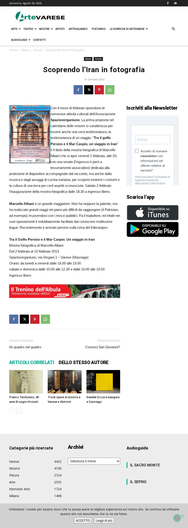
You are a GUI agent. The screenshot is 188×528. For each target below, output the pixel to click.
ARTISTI (60, 28)
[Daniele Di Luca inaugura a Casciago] (103, 381)
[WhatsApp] (109, 89)
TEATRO (28, 28)
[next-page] (19, 411)
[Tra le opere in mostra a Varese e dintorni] (64, 381)
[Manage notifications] (177, 518)
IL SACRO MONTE (145, 465)
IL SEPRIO (138, 482)
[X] (88, 89)
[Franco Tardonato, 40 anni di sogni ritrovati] (26, 381)
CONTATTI (39, 39)
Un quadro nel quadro (25, 347)
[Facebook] (167, 3)
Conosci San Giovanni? (102, 347)
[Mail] (175, 3)
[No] (182, 516)
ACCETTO (83, 520)
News (25, 50)
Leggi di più (104, 520)
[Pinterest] (99, 89)
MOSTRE (44, 28)
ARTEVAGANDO (78, 28)
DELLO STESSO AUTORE (84, 362)
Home (13, 50)
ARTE (14, 28)
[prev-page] (12, 411)
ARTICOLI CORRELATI (31, 362)
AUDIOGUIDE (19, 39)
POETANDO (99, 28)
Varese (37, 50)
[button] (173, 29)
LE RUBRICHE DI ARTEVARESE (127, 28)
